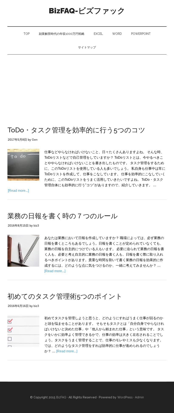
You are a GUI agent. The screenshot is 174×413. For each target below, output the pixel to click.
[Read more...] (18, 190)
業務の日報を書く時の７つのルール (62, 216)
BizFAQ (61, 397)
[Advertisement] (87, 86)
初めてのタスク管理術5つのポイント (64, 296)
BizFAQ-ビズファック (87, 10)
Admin (139, 397)
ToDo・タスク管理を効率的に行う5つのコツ (76, 130)
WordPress (125, 397)
